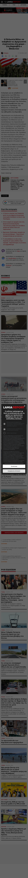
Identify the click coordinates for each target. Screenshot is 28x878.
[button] (14, 433)
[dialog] (14, 439)
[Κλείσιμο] (24, 405)
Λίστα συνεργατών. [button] (19, 449)
